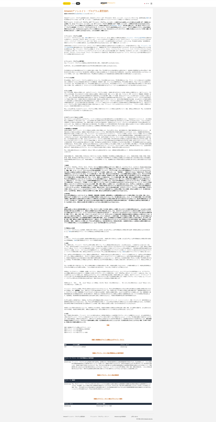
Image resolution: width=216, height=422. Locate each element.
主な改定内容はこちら (80, 13)
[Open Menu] (151, 3)
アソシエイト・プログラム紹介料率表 (136, 37)
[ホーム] (108, 3)
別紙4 (123, 251)
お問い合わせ (134, 416)
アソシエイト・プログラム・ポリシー (99, 416)
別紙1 (147, 18)
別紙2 (70, 231)
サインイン (67, 3)
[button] (146, 3)
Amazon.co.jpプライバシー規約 (104, 406)
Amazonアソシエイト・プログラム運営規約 (74, 416)
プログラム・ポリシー (116, 25)
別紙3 (75, 240)
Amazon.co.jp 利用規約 (120, 416)
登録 (78, 3)
